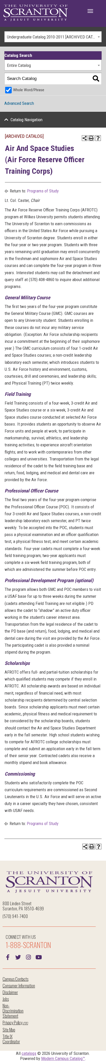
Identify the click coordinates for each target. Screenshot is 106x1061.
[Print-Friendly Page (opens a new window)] (91, 138)
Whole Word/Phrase (28, 90)
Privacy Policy (12, 1022)
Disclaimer (10, 992)
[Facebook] (8, 957)
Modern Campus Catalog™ (63, 1058)
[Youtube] (38, 957)
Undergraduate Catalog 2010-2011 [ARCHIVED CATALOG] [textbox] (54, 36)
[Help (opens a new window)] (98, 138)
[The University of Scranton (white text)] (35, 13)
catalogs (29, 1053)
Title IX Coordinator (11, 1039)
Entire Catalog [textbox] (19, 65)
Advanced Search (19, 103)
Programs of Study (43, 190)
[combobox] (53, 36)
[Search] (96, 79)
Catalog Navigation (26, 119)
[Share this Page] (84, 138)
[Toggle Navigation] (90, 11)
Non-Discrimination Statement (13, 1010)
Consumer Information (19, 985)
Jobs (6, 999)
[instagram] (28, 957)
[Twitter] (18, 957)
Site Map (9, 1029)
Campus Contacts (15, 979)
